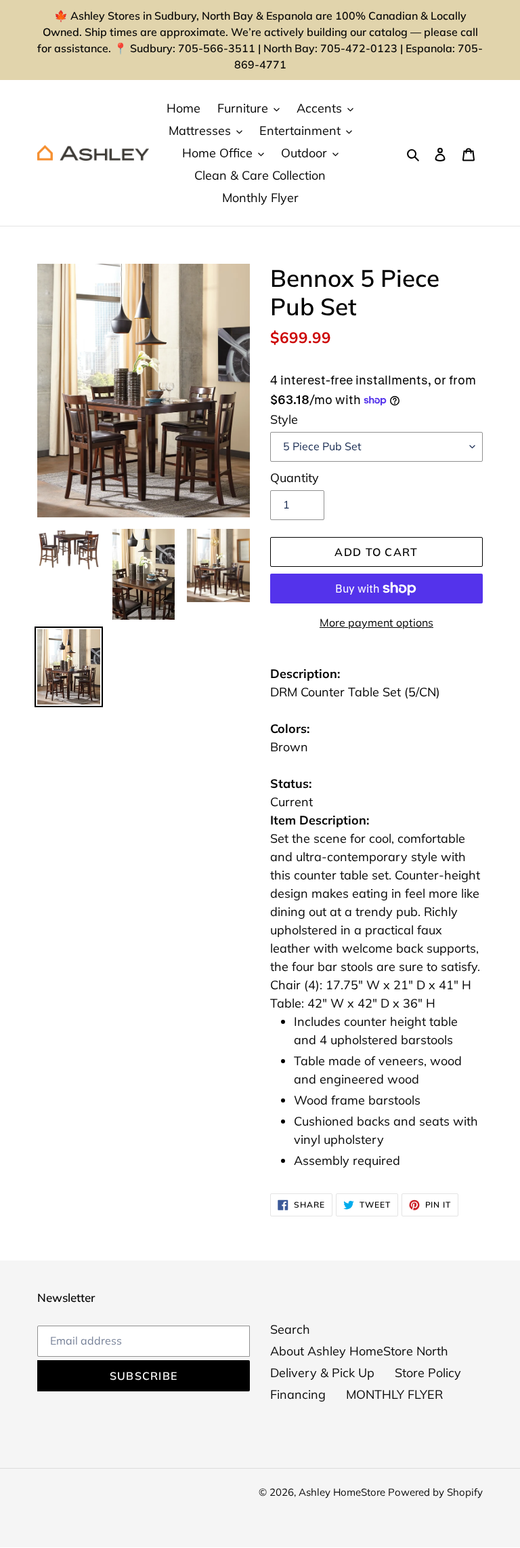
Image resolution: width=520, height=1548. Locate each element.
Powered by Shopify (435, 1492)
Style (284, 419)
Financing (298, 1394)
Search (290, 1329)
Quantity (294, 477)
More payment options (376, 622)
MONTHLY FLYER (394, 1394)
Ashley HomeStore (343, 1492)
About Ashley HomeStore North (359, 1351)
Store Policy (428, 1373)
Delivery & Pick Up (322, 1373)
